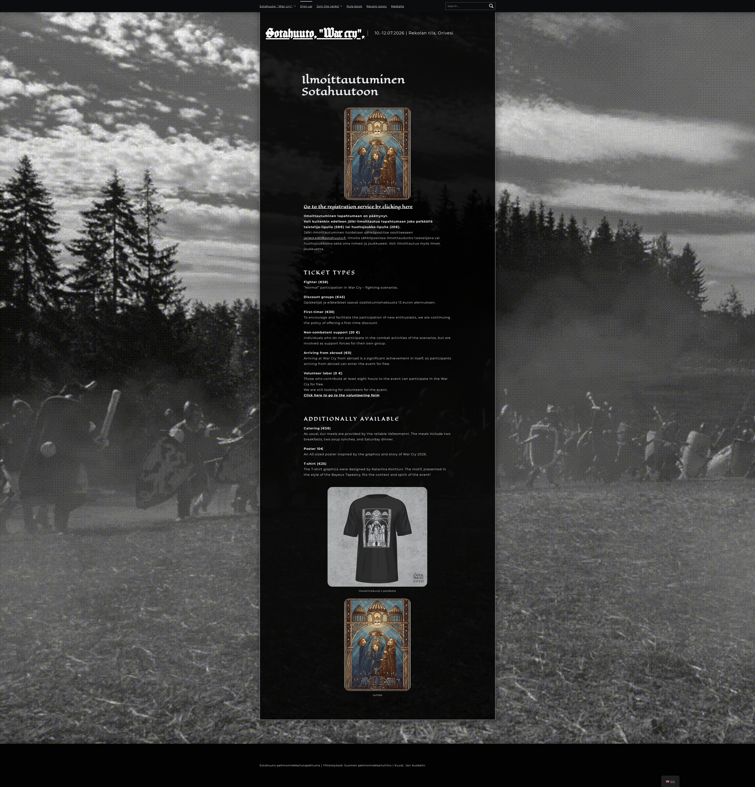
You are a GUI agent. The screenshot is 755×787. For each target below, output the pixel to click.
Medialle (397, 6)
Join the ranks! (328, 6)
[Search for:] (470, 6)
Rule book (354, 6)
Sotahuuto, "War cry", (276, 6)
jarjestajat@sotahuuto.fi (325, 238)
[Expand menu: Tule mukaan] (341, 6)
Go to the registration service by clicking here (358, 206)
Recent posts (376, 6)
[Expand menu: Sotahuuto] (295, 6)
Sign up (306, 6)
